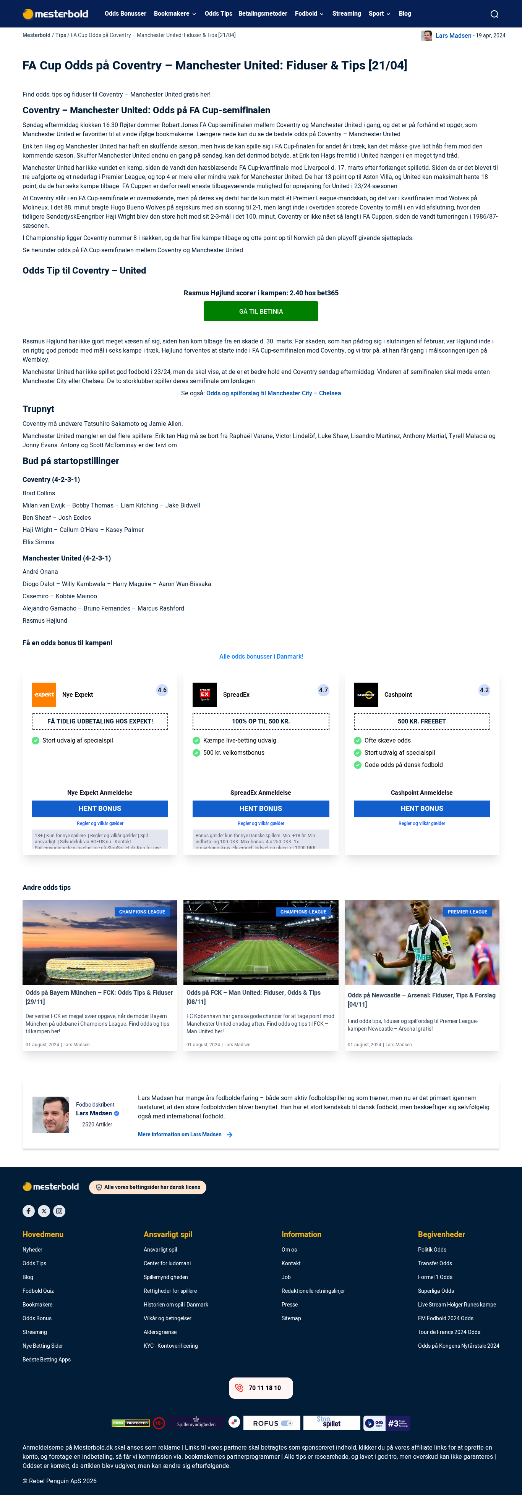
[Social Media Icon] (29, 1211)
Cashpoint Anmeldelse (422, 792)
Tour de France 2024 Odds (449, 1332)
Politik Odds (432, 1250)
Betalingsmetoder (262, 13)
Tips (60, 35)
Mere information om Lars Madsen (180, 1135)
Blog (405, 13)
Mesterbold (36, 35)
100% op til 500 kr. (261, 721)
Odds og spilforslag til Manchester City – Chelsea (273, 393)
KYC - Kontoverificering (171, 1346)
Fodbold (306, 13)
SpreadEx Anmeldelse (260, 792)
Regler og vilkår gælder (100, 823)
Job (286, 1277)
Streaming (346, 13)
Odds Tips (218, 13)
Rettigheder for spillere (170, 1291)
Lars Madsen (454, 35)
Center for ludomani (167, 1264)
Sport (376, 13)
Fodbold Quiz (38, 1291)
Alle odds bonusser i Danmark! (261, 656)
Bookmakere (172, 13)
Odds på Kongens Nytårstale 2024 (458, 1346)
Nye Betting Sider (43, 1346)
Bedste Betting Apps (47, 1360)
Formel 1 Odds (435, 1277)
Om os (289, 1250)
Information (301, 1234)
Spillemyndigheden (166, 1277)
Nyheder (32, 1250)
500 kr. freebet (422, 721)
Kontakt (291, 1264)
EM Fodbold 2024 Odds (445, 1319)
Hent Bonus (100, 809)
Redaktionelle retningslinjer (313, 1291)
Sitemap (291, 1319)
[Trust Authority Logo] (196, 1423)
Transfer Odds (435, 1264)
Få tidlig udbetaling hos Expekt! (100, 721)
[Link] (100, 942)
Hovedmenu (43, 1234)
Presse (290, 1305)
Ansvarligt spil (168, 1234)
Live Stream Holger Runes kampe (457, 1305)
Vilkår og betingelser (167, 1319)
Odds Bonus (37, 1319)
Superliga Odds (436, 1291)
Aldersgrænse (160, 1332)
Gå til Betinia (261, 311)
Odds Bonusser (125, 13)
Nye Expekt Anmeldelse (100, 792)
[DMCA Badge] (131, 1423)
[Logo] (56, 1188)
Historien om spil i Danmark (176, 1305)
